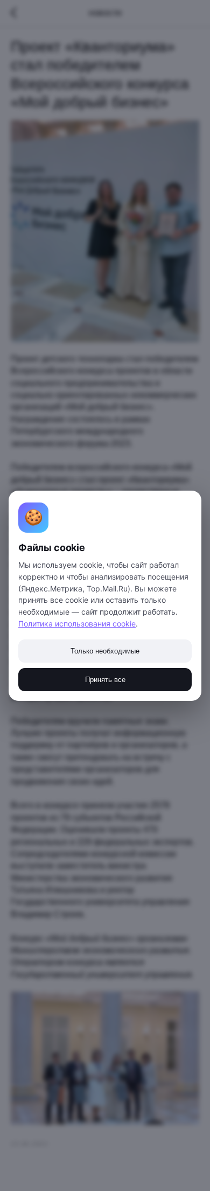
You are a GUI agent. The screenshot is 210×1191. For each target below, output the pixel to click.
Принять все (105, 680)
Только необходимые (105, 651)
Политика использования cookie (77, 623)
